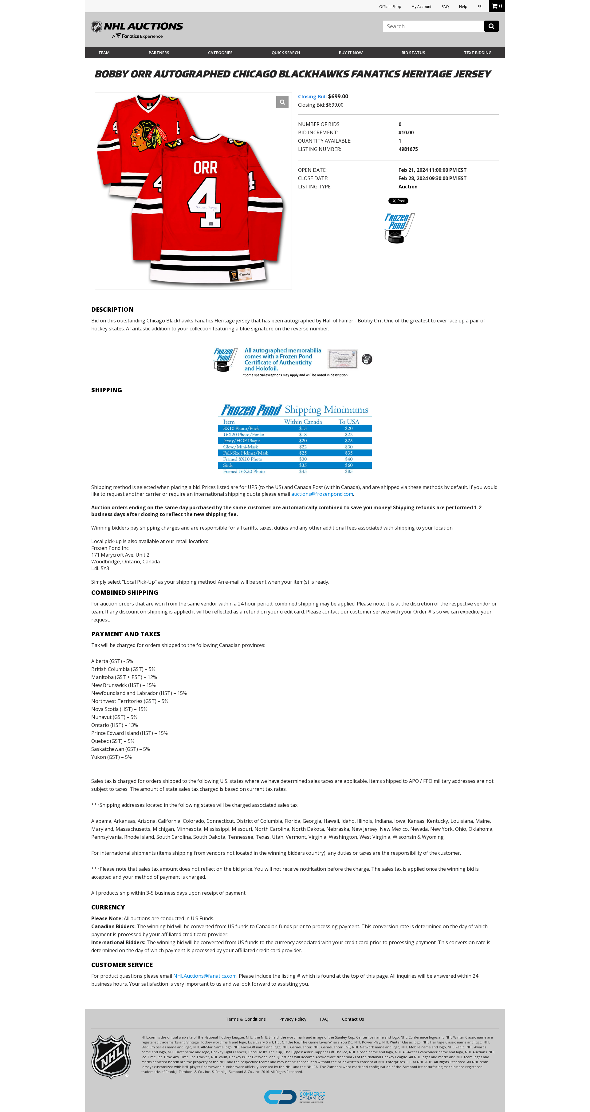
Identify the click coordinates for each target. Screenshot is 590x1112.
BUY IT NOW (351, 52)
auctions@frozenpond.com (322, 494)
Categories (220, 52)
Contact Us (353, 1019)
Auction (408, 186)
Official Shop (390, 6)
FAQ (445, 6)
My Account (421, 6)
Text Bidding (478, 52)
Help (463, 6)
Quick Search (286, 52)
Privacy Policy (292, 1019)
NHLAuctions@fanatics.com (205, 975)
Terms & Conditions (246, 1019)
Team (104, 52)
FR (480, 6)
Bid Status (413, 52)
